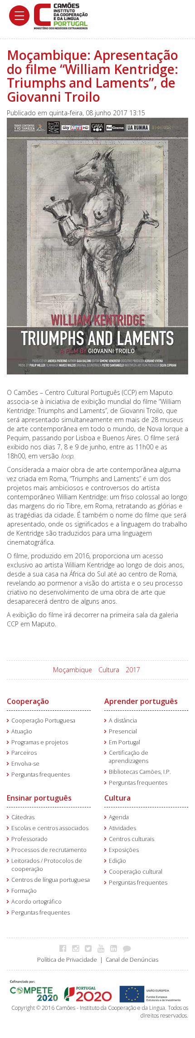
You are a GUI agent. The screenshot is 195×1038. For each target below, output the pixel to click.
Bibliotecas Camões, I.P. (140, 772)
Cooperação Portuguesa (43, 720)
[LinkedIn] (116, 948)
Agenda (119, 817)
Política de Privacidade (67, 960)
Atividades (122, 828)
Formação (24, 891)
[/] (61, 15)
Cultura (108, 669)
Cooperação (28, 701)
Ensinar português (39, 798)
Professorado (29, 839)
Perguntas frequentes (40, 774)
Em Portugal (124, 742)
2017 (133, 669)
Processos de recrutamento (49, 850)
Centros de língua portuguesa (50, 880)
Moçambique (72, 669)
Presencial (123, 731)
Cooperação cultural (135, 872)
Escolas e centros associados (49, 828)
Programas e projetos (39, 742)
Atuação (21, 731)
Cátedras (22, 817)
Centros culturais (131, 839)
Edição (117, 861)
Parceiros (24, 753)
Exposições (124, 850)
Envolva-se (25, 763)
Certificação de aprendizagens (128, 757)
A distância (123, 720)
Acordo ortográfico (36, 901)
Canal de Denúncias (132, 960)
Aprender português (141, 701)
